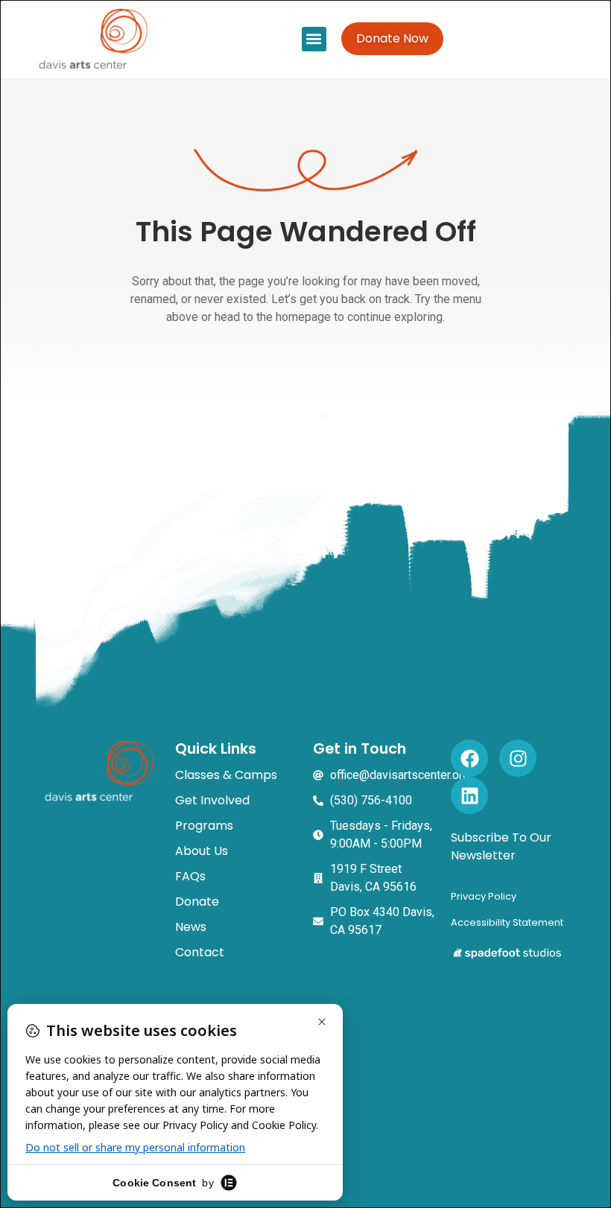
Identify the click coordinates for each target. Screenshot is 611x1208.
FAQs (190, 876)
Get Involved (212, 800)
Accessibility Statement (507, 922)
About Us (201, 850)
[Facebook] (469, 758)
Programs (204, 825)
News (190, 926)
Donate (197, 901)
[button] (314, 39)
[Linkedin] (469, 795)
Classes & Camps (226, 774)
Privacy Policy (483, 896)
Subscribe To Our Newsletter (501, 846)
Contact (199, 952)
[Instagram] (517, 758)
